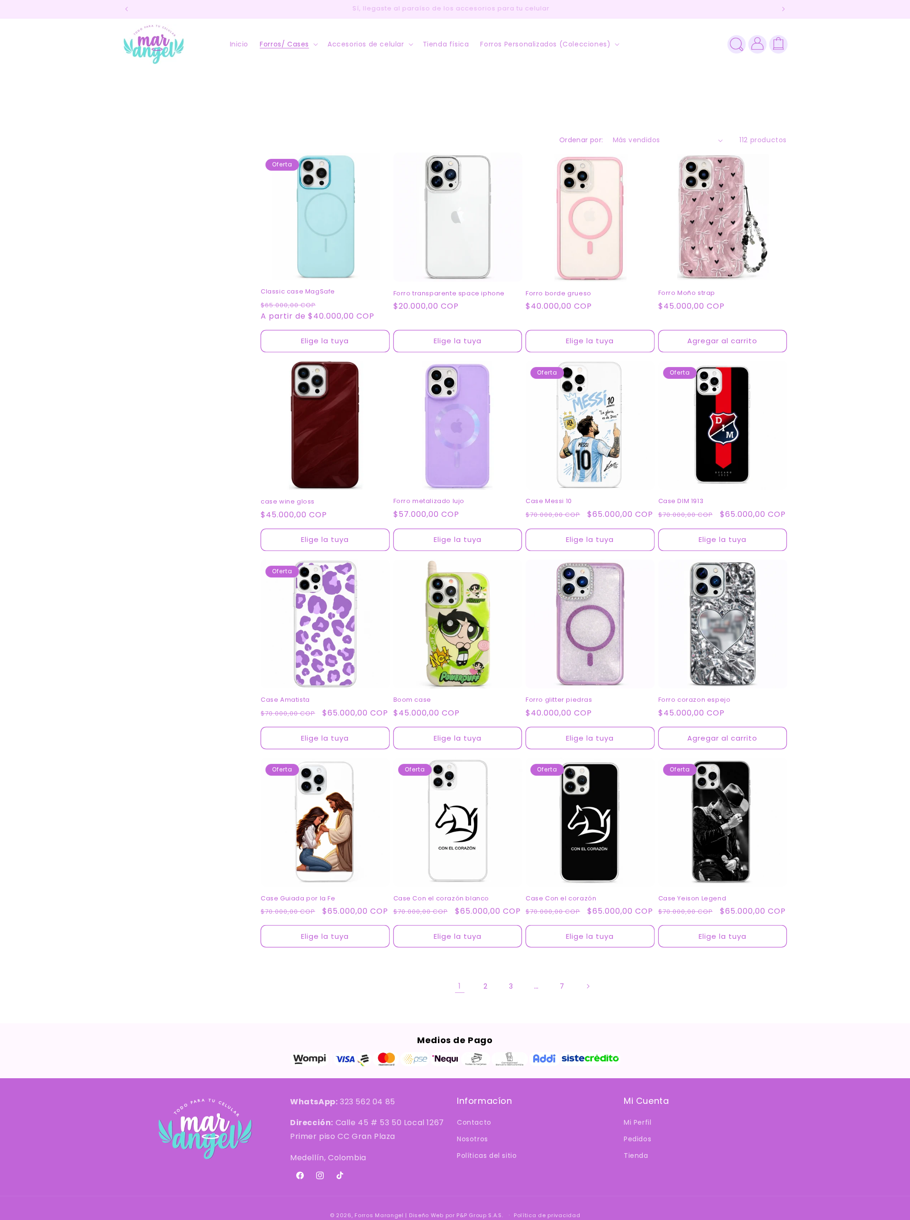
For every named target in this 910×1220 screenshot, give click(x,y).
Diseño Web (426, 1215)
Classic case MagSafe (298, 292)
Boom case (412, 700)
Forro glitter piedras (559, 700)
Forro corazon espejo (694, 700)
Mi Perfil (637, 1123)
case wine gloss (288, 502)
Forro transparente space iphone (449, 294)
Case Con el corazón (561, 899)
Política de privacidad (547, 1215)
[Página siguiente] (587, 986)
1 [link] (459, 986)
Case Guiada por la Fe (298, 899)
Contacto (474, 1123)
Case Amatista (285, 700)
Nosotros (472, 1139)
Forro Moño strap (687, 293)
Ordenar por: (581, 140)
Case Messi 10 (549, 501)
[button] (288, 44)
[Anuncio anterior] (126, 9)
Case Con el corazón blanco (441, 899)
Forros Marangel (379, 1215)
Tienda (636, 1156)
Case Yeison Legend (692, 899)
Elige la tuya (325, 341)
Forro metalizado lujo (429, 501)
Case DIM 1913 (681, 501)
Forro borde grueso (559, 294)
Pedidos (637, 1139)
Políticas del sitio (487, 1156)
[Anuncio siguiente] (783, 9)
